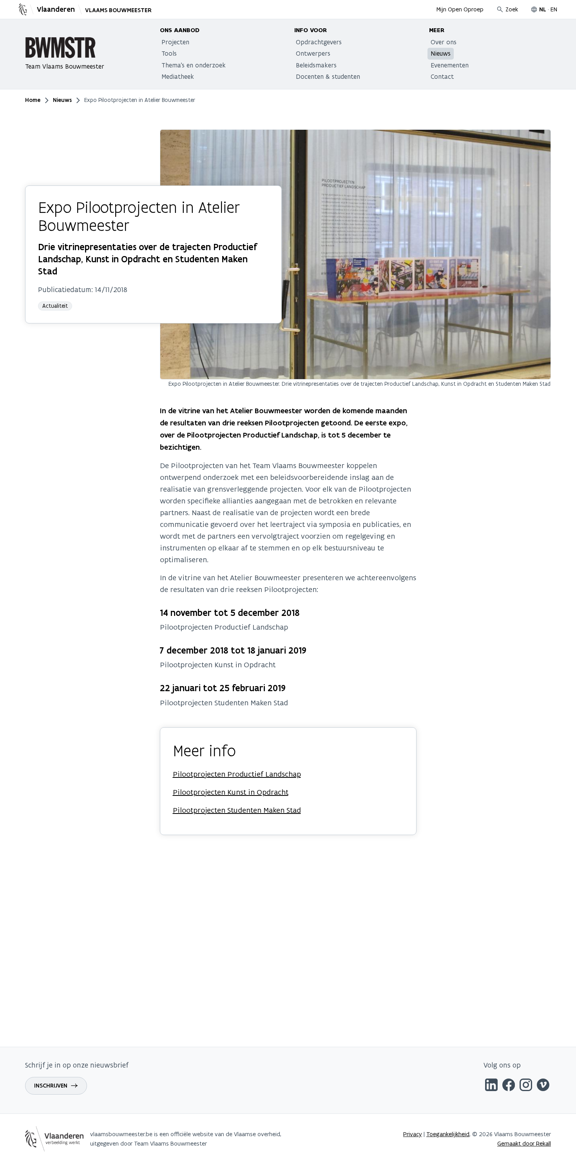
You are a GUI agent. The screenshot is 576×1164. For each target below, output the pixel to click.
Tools (169, 53)
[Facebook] (508, 1086)
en (554, 9)
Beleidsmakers (316, 65)
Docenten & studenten (328, 76)
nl (542, 9)
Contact (442, 76)
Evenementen (450, 65)
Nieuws (441, 53)
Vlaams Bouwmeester (118, 10)
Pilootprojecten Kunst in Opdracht (230, 792)
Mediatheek (177, 76)
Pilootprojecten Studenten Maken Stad (237, 810)
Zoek (511, 9)
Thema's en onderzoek (193, 65)
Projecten (175, 42)
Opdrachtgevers (319, 42)
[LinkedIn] (491, 1086)
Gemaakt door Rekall (524, 1143)
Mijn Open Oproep (460, 9)
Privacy (412, 1134)
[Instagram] (526, 1086)
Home (32, 100)
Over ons (443, 42)
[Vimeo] (543, 1086)
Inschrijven (50, 1085)
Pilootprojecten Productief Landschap (237, 774)
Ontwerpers (313, 53)
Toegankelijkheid (447, 1134)
